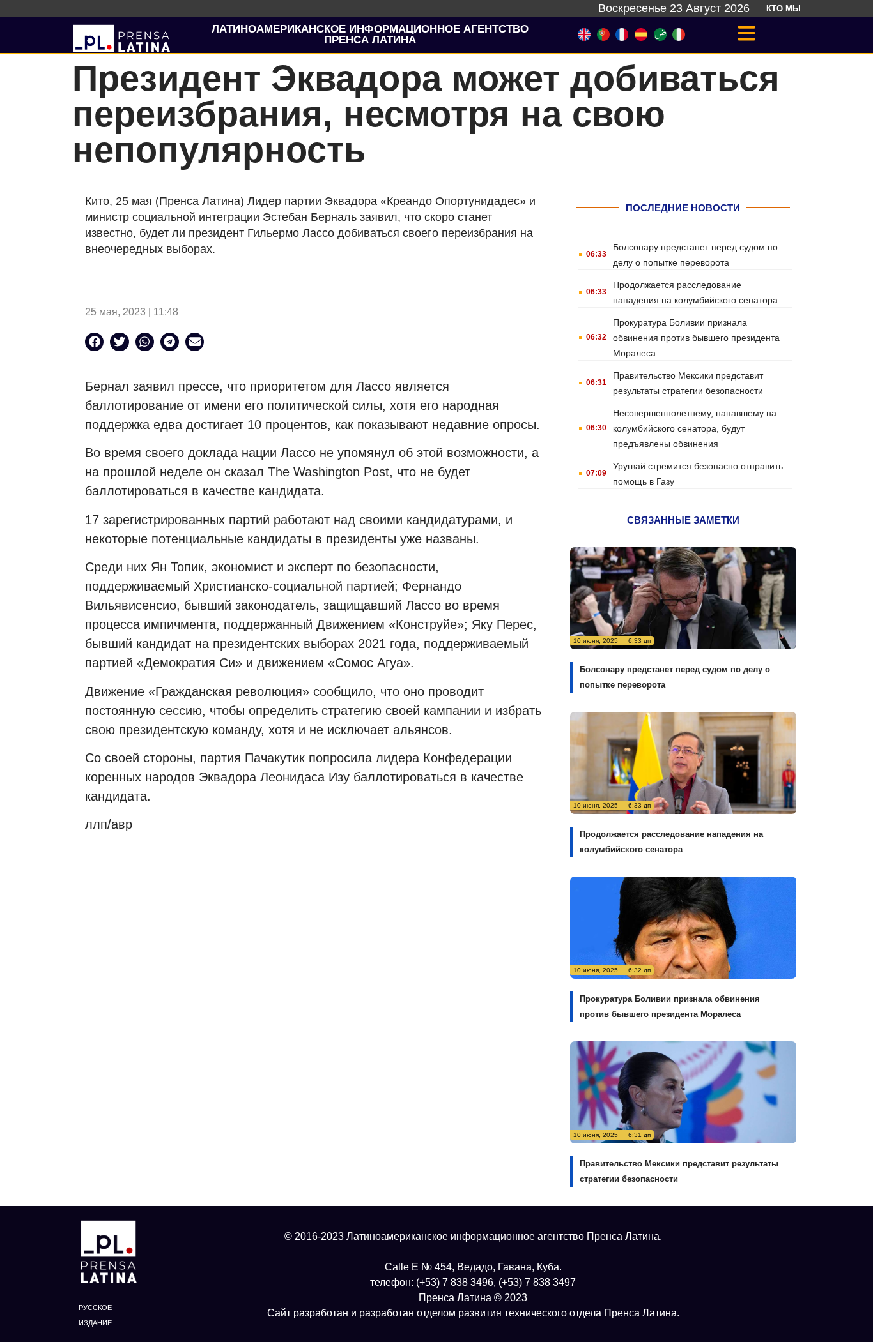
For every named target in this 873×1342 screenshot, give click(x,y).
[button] (94, 342)
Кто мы (783, 8)
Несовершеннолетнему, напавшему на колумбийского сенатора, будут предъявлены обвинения (694, 428)
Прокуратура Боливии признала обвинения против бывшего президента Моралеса (696, 337)
